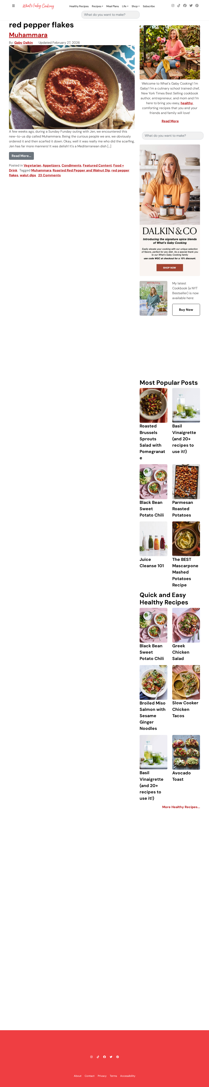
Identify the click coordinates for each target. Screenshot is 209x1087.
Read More (170, 121)
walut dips (28, 175)
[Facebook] (185, 6)
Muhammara (28, 35)
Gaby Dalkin (23, 42)
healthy (187, 103)
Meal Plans (112, 6)
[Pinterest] (197, 6)
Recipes (96, 6)
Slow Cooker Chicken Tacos (185, 709)
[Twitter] (191, 6)
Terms (113, 1076)
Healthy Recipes (79, 6)
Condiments (71, 165)
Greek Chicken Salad (180, 652)
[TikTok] (179, 6)
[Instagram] (173, 6)
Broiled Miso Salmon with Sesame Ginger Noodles (153, 715)
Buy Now (186, 310)
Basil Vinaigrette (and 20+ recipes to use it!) (184, 438)
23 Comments (49, 175)
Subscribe (149, 6)
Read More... (23, 155)
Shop (135, 6)
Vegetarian (32, 165)
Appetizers (51, 165)
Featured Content (97, 165)
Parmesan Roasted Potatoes (182, 509)
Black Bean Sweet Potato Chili (152, 509)
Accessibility (127, 1076)
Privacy (102, 1076)
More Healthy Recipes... (181, 807)
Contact (89, 1076)
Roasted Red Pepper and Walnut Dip (81, 170)
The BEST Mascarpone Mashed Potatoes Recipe (185, 572)
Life (124, 6)
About (77, 1076)
